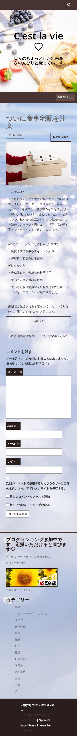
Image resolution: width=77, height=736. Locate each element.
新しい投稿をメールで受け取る (30, 505)
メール (13, 444)
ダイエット (21, 620)
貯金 (17, 685)
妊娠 (17, 639)
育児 (17, 678)
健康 (35, 321)
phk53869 (62, 137)
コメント (14, 372)
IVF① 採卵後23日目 (54, 336)
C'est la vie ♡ (38, 41)
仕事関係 (20, 626)
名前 (12, 426)
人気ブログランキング (18, 589)
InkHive (26, 730)
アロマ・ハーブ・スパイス (31, 613)
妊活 (17, 646)
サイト (11, 461)
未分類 (19, 665)
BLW (18, 607)
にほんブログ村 (15, 563)
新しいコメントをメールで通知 (30, 496)
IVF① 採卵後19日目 (23, 336)
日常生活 (20, 659)
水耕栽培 (20, 672)
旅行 (17, 652)
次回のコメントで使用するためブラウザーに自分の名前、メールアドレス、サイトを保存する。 (37, 485)
